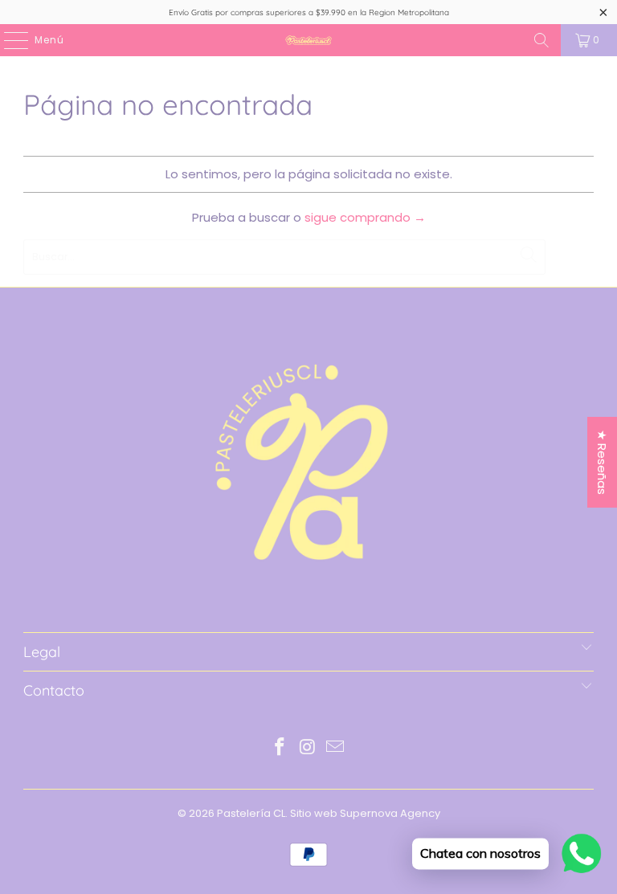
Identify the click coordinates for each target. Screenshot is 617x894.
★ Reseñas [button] (602, 462)
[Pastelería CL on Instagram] (308, 748)
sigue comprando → (365, 217)
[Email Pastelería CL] (336, 748)
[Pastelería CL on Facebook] (280, 748)
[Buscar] (541, 40)
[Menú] (8, 40)
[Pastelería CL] (308, 40)
